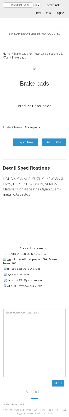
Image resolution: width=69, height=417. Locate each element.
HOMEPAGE (52, 5)
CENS (49, 413)
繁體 (38, 13)
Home (7, 53)
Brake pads (19, 57)
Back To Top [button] (34, 391)
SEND (58, 383)
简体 (48, 13)
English (60, 13)
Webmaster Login (14, 404)
